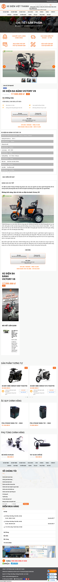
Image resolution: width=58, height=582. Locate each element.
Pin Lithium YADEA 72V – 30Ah (40, 423)
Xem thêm (27, 250)
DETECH (9, 14)
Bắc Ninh (6, 535)
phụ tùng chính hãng (12, 432)
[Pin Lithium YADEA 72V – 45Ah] (15, 412)
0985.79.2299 (35, 266)
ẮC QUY (35, 14)
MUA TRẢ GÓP (23, 392)
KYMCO (41, 12)
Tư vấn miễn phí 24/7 (7, 499)
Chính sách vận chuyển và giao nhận (10, 486)
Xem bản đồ (50, 518)
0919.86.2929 (35, 268)
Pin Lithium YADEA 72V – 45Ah (12, 423)
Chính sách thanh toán (7, 477)
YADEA (47, 12)
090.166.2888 (27, 268)
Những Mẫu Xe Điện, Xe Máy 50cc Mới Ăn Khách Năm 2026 (43, 6)
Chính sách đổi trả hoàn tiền (8, 484)
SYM (36, 12)
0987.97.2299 (37, 127)
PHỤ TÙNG (42, 14)
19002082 (28, 125)
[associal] (24, 579)
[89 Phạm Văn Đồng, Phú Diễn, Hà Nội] (16, 551)
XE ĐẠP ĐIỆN (6, 12)
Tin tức (49, 14)
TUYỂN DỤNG (23, 14)
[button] (25, 397)
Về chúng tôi (5, 494)
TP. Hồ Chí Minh (8, 542)
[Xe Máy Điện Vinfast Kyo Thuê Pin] (15, 375)
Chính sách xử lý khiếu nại (8, 489)
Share (5, 88)
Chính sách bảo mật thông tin (9, 491)
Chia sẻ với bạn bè (8, 85)
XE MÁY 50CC (22, 12)
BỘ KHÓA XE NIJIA (8, 455)
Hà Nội (5, 511)
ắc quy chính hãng (11, 400)
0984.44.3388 (28, 127)
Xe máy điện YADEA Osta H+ (39, 386)
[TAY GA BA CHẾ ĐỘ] (43, 444)
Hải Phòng (6, 532)
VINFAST (53, 12)
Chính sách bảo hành (7, 482)
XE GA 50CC (30, 12)
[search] (50, 5)
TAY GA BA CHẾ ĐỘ (36, 455)
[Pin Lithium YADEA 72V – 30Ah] (43, 412)
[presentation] (4, 66)
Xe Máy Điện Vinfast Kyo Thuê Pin (14, 386)
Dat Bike (16, 14)
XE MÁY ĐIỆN (14, 12)
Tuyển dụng (5, 496)
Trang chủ (19, 26)
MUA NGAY (23, 390)
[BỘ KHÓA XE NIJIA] (15, 444)
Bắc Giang (6, 539)
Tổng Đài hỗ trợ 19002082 (52, 1)
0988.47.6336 (36, 125)
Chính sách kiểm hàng (7, 479)
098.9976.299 (12, 523)
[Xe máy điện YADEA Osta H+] (43, 375)
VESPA (29, 14)
